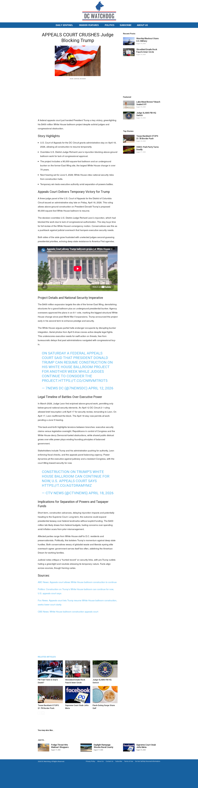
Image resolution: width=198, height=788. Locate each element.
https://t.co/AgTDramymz (67, 485)
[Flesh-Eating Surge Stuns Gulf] (105, 694)
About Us (142, 25)
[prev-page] (39, 713)
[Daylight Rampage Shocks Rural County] (86, 747)
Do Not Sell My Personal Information (147, 761)
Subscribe (125, 25)
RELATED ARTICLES (47, 657)
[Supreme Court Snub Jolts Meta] (77, 694)
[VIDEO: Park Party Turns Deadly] (129, 150)
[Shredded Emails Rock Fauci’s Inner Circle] (77, 669)
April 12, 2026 (100, 388)
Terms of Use (128, 761)
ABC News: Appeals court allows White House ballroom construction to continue (77, 582)
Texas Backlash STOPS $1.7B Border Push (147, 137)
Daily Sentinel (65, 25)
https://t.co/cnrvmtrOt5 (82, 380)
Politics (109, 25)
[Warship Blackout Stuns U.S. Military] (129, 41)
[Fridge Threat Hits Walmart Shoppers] (43, 747)
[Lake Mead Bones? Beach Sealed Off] (129, 105)
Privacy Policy (90, 761)
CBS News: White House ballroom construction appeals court (68, 611)
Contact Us (109, 761)
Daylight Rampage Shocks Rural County (103, 746)
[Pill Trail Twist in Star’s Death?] (50, 669)
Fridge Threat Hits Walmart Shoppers (60, 746)
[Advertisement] (77, 98)
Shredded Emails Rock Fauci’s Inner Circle (146, 50)
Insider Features (89, 25)
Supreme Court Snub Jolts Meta (146, 746)
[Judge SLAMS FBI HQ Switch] (105, 669)
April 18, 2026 (101, 493)
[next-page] (42, 713)
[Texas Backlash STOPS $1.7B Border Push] (50, 694)
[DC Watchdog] (99, 11)
